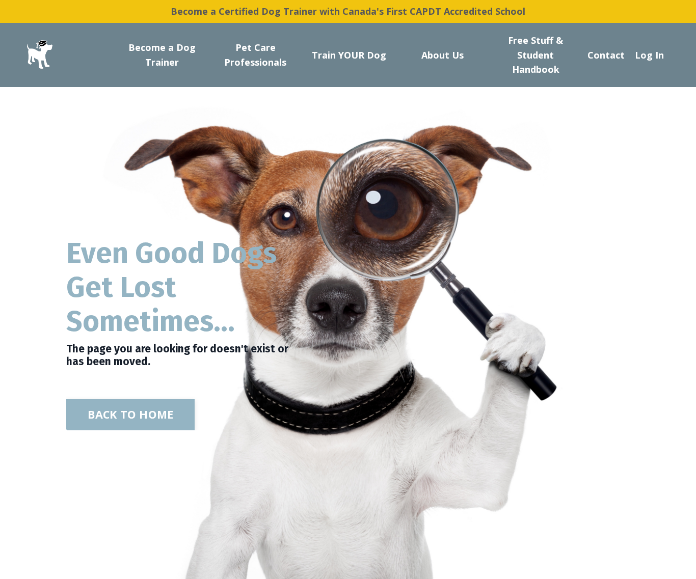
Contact (606, 55)
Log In (649, 55)
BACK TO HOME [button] (130, 414)
